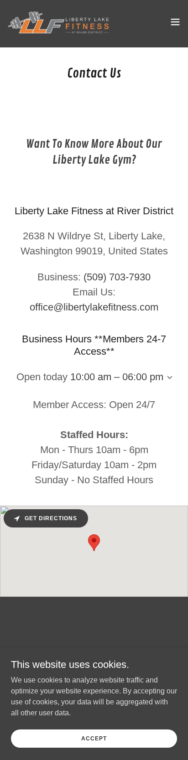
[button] (175, 22)
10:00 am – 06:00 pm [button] (116, 377)
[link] (58, 22)
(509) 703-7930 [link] (117, 277)
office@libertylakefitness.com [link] (94, 307)
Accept (94, 738)
